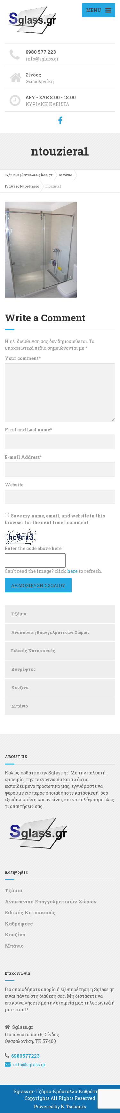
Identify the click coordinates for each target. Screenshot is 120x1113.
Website (14, 485)
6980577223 (25, 1056)
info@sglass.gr (29, 1064)
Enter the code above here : (34, 548)
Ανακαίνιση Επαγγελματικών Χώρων (50, 632)
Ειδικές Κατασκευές (33, 650)
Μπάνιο (19, 706)
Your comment (23, 358)
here (72, 571)
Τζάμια (18, 614)
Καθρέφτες (23, 669)
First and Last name (28, 430)
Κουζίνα (19, 687)
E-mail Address (23, 457)
